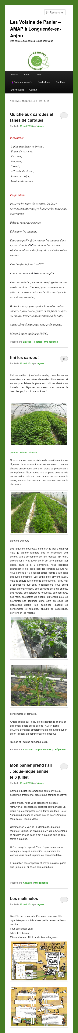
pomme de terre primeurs (23, 452)
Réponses (59, 749)
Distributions (17, 89)
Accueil (15, 74)
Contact (33, 89)
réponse (51, 341)
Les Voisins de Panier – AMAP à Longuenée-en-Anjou (35, 29)
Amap (27, 74)
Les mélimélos (24, 898)
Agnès (40, 126)
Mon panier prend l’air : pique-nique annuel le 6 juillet (31, 771)
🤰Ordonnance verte (21, 82)
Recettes (37, 341)
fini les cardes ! (25, 357)
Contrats (60, 82)
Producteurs (44, 82)
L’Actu (38, 74)
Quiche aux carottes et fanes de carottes (31, 117)
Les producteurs (42, 749)
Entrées (27, 341)
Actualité (28, 749)
